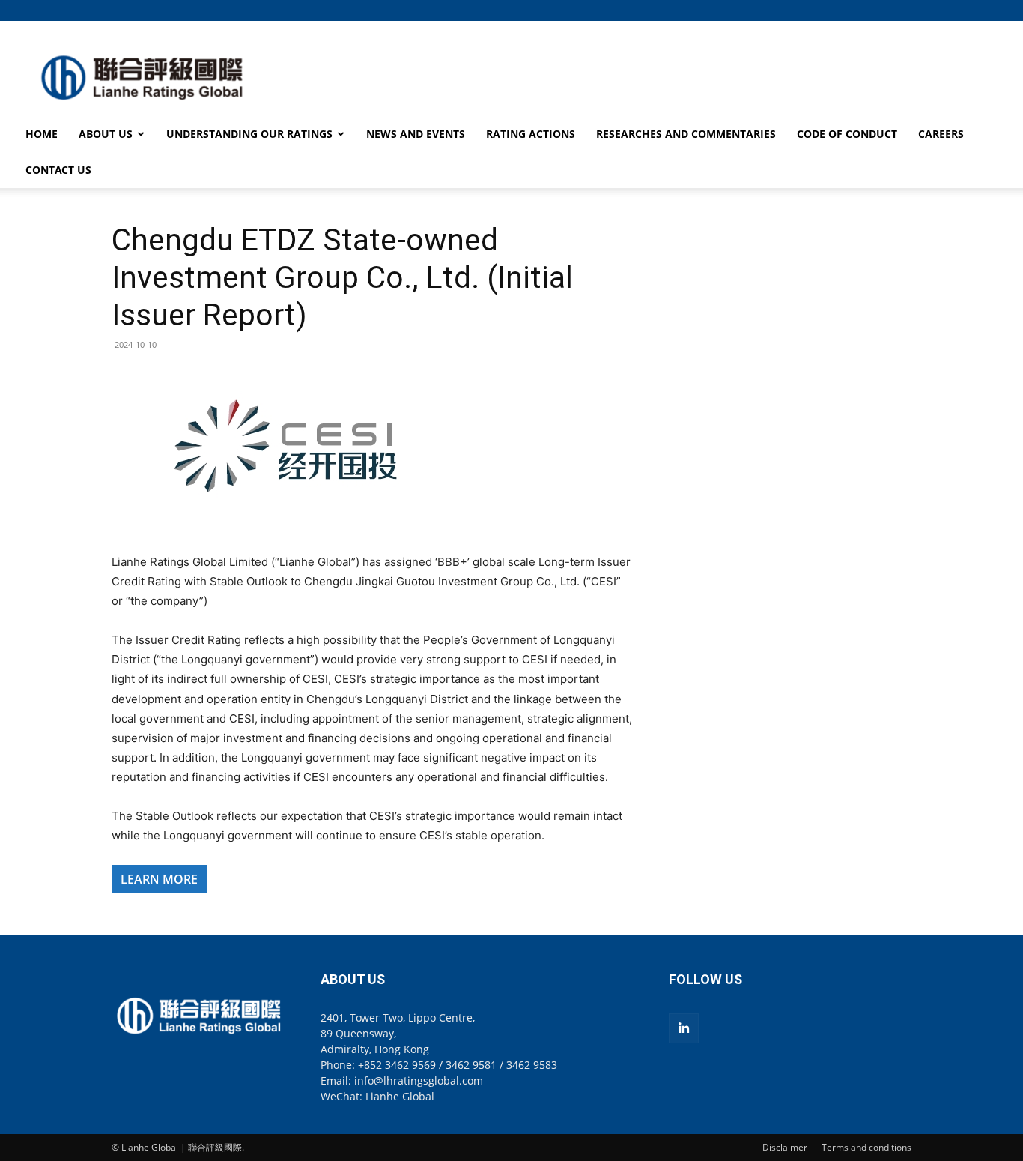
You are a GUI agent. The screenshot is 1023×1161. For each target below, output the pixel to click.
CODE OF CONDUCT (847, 134)
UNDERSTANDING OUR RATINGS (249, 134)
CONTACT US (58, 170)
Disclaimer (784, 1147)
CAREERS (941, 134)
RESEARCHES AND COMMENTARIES (686, 134)
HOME (41, 134)
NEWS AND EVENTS (415, 134)
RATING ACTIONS (530, 134)
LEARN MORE (159, 879)
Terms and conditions (866, 1147)
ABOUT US (106, 134)
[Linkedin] (684, 1028)
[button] (900, 10)
